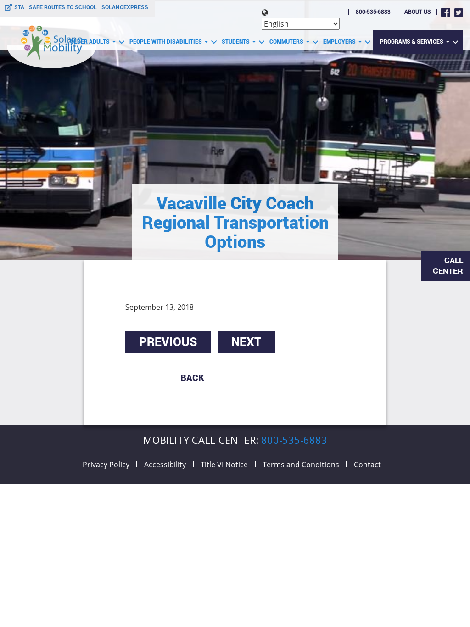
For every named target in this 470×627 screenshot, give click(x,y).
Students (237, 41)
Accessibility (165, 464)
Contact (367, 464)
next (246, 341)
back (192, 377)
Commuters (287, 41)
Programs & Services (413, 41)
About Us (417, 11)
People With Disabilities (167, 41)
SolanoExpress (124, 7)
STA (19, 7)
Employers (340, 41)
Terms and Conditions (301, 464)
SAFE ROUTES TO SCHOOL (63, 7)
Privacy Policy (106, 464)
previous (168, 341)
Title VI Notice (224, 464)
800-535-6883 (373, 11)
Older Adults (91, 41)
